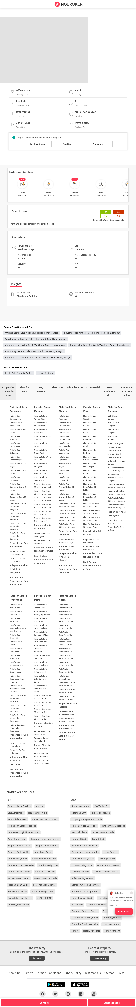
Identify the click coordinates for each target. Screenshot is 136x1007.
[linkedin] (81, 994)
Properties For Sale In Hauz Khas (42, 732)
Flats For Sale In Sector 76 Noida (65, 633)
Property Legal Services (19, 806)
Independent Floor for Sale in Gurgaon (116, 469)
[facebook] (42, 994)
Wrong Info (98, 144)
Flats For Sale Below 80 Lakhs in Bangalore (18, 526)
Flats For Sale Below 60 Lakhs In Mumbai (42, 485)
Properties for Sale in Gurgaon (117, 513)
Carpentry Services (97, 904)
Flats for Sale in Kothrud (89, 451)
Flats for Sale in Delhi (42, 597)
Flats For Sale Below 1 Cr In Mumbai (42, 512)
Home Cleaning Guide (82, 897)
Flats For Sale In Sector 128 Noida (66, 663)
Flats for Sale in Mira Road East (42, 458)
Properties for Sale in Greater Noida (66, 727)
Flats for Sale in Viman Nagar (89, 465)
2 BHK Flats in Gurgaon (113, 424)
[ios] (80, 985)
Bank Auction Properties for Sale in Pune (92, 565)
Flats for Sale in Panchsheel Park (41, 663)
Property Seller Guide (18, 852)
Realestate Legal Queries (20, 897)
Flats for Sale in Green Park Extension (40, 648)
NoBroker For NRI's (37, 812)
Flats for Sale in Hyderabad (18, 597)
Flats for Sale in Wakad (89, 417)
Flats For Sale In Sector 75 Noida (65, 626)
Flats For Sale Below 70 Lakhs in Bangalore (18, 516)
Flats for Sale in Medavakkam (65, 451)
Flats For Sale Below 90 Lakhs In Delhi (42, 717)
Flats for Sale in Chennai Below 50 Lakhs (66, 497)
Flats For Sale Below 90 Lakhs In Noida (67, 697)
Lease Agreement (111, 924)
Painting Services (107, 858)
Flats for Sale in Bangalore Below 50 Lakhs (18, 497)
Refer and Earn (79, 812)
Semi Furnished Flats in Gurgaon (114, 455)
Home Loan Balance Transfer (22, 825)
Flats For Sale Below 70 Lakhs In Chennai (67, 512)
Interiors (40, 806)
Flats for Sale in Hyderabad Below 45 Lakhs (17, 679)
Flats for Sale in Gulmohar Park (40, 640)
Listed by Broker (37, 144)
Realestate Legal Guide (42, 891)
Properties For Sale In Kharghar (42, 535)
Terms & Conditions (48, 973)
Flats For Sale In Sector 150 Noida (66, 670)
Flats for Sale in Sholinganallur (65, 444)
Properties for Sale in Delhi (43, 724)
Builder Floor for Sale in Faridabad (41, 755)
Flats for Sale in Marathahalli (16, 424)
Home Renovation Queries (21, 865)
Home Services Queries (83, 858)
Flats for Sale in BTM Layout (18, 472)
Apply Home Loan (17, 838)
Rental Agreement (81, 806)
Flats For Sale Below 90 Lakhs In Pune (91, 525)
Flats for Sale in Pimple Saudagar (90, 458)
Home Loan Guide (43, 852)
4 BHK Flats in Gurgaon (113, 438)
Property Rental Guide (103, 832)
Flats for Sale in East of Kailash (42, 657)
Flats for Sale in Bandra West (40, 478)
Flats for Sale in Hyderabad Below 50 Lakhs (17, 688)
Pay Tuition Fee (101, 806)
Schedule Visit (112, 1002)
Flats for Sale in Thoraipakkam (65, 438)
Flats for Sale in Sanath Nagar (16, 670)
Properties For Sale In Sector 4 (116, 528)
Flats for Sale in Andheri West (40, 417)
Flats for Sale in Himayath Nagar (16, 663)
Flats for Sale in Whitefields (16, 657)
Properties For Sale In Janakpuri (42, 739)
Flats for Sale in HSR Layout (18, 431)
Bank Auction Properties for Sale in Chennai (68, 569)
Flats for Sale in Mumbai (42, 408)
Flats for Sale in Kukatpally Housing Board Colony (18, 628)
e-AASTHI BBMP (44, 897)
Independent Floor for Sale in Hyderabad (19, 761)
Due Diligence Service (18, 904)
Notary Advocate (91, 930)
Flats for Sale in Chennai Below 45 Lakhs (66, 487)
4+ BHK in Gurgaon (115, 443)
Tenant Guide (98, 838)
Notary (75, 930)
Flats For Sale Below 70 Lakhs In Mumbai (42, 492)
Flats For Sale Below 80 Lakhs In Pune (91, 518)
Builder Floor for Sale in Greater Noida (67, 736)
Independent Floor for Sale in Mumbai (43, 549)
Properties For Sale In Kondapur (17, 751)
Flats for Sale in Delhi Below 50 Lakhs (40, 688)
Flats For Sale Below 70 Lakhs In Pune (91, 512)
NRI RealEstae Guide (45, 871)
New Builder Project (17, 819)
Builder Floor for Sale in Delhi (42, 747)
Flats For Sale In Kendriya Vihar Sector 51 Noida (65, 642)
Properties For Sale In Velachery (66, 547)
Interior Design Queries (19, 871)
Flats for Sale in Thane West (40, 451)
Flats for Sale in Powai (40, 444)
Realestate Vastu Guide (45, 878)
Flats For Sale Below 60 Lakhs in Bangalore (18, 506)
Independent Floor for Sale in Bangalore (19, 569)
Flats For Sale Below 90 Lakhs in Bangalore (18, 536)
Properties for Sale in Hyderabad (19, 736)
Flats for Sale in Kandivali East (40, 472)
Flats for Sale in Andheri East (40, 424)
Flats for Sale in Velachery (65, 417)
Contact (44, 1002)
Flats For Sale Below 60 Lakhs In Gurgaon (116, 486)
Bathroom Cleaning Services (85, 884)
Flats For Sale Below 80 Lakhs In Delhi (42, 710)
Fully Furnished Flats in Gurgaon (114, 449)
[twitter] (55, 994)
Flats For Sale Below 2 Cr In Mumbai (42, 519)
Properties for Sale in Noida (68, 705)
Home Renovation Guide (44, 858)
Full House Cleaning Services (86, 891)
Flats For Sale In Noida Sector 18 (65, 650)
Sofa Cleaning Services (83, 878)
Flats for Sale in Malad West (40, 431)
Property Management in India (87, 819)
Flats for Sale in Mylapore (65, 458)
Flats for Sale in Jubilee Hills (16, 613)
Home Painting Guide (82, 865)
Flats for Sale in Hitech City (16, 636)
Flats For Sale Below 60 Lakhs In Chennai (67, 505)
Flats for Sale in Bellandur (16, 451)
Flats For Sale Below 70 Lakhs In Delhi (42, 703)
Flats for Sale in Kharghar (40, 465)
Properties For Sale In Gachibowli (17, 744)
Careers (28, 973)
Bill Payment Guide (17, 891)
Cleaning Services (80, 871)
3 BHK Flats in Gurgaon (113, 431)
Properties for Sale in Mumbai (43, 527)
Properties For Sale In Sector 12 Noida (66, 720)
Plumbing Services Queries (85, 924)
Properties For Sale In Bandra (42, 542)
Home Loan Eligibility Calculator (23, 832)
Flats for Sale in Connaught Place (41, 633)
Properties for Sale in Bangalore (19, 545)
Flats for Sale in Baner (89, 431)
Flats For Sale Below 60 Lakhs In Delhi (42, 697)
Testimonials (93, 973)
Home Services (111, 852)
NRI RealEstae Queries (18, 878)
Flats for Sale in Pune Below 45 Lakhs (89, 487)
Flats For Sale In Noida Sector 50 (65, 613)
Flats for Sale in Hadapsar (89, 438)
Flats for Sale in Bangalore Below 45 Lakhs (18, 487)
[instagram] (68, 994)
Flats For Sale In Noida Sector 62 (65, 606)
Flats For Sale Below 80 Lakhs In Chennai (67, 518)
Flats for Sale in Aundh (89, 444)
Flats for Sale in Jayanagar (16, 478)
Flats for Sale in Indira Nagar (16, 444)
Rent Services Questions (113, 825)
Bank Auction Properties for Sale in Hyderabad (19, 773)
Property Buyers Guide (47, 845)
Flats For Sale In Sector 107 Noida (66, 657)
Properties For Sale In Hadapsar (91, 541)
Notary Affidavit (112, 930)
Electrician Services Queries (85, 917)
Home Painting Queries (108, 865)
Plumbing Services (112, 917)
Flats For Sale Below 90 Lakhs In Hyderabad (18, 728)
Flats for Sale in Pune (92, 408)
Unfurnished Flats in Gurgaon (116, 462)
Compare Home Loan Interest (45, 838)
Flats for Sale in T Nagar (66, 472)
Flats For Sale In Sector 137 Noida (66, 620)
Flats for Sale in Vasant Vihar (40, 606)
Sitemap (109, 973)
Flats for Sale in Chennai (67, 408)
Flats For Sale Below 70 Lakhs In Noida (67, 684)
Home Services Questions (84, 825)
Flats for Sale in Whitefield (16, 438)
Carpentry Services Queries (85, 911)
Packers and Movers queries (85, 852)
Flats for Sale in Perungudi (65, 478)
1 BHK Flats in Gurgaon (113, 417)
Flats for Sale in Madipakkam (65, 431)
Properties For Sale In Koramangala (17, 553)
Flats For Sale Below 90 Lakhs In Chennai (67, 525)
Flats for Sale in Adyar (65, 465)
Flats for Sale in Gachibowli (16, 643)
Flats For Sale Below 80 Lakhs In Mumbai (42, 499)
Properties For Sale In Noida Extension (66, 713)
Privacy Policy (72, 973)
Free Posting (99, 958)
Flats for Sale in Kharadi (89, 424)
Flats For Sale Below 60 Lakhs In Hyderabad (18, 698)
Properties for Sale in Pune (92, 533)
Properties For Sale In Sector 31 (116, 521)
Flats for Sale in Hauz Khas (40, 620)
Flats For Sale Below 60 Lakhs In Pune (91, 505)
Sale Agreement (15, 812)
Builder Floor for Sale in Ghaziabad (41, 762)
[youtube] (94, 994)
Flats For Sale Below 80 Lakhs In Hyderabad (18, 718)
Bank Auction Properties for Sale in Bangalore (19, 581)
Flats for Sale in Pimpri (89, 472)
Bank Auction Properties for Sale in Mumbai (43, 559)
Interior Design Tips (48, 865)
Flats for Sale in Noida (67, 597)
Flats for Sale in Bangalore (18, 408)
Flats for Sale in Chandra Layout (16, 458)
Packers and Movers (100, 812)
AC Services (77, 904)
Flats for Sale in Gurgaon (116, 408)
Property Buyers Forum (19, 845)
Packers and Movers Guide (84, 845)
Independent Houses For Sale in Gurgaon (115, 477)
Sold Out (67, 144)
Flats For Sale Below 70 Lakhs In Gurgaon (116, 492)
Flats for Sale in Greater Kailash (40, 626)
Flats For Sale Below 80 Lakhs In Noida (67, 691)
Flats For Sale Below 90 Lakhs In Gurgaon (116, 506)
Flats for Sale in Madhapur (16, 620)
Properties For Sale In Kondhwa (91, 547)
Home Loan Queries (17, 858)
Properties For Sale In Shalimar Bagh (66, 541)
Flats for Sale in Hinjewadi (89, 478)
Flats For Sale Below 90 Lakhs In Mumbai (42, 506)
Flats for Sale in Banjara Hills (16, 606)
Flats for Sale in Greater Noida (65, 677)
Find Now (36, 958)
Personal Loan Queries (44, 884)
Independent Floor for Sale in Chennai (68, 557)
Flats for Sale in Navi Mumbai (42, 438)
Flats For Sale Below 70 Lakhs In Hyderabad (18, 708)
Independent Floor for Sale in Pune (92, 555)
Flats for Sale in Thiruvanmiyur (65, 424)
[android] (56, 985)
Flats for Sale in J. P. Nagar (18, 465)
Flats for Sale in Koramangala (16, 417)
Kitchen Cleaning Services (106, 871)
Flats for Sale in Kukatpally (16, 650)
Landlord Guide (79, 838)
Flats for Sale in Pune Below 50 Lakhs (89, 497)
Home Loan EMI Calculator (45, 819)
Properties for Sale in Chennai (68, 533)
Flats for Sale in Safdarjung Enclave (42, 613)
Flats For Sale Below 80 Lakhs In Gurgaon (116, 499)
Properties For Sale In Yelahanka (17, 559)
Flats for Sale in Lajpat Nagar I (40, 670)
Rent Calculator (79, 832)
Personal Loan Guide (18, 884)
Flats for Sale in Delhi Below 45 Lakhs (40, 679)
